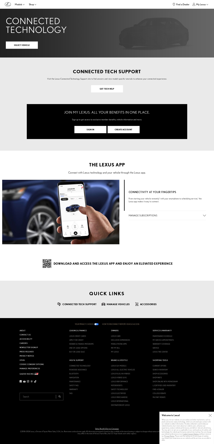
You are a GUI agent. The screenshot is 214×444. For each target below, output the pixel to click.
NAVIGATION (74, 377)
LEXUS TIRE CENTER (160, 352)
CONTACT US (25, 335)
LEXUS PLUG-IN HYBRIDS (120, 374)
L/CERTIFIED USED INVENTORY (164, 385)
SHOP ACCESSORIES (160, 374)
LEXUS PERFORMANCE (119, 381)
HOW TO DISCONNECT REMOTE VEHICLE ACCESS (120, 324)
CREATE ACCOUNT (123, 129)
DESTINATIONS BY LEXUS (120, 405)
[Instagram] (28, 381)
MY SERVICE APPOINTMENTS (163, 340)
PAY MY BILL (115, 348)
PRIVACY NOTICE (27, 356)
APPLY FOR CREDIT (76, 340)
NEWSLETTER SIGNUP (29, 347)
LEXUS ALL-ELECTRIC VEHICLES (123, 370)
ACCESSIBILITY (26, 339)
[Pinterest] (31, 381)
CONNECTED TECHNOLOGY (80, 366)
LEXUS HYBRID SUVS (119, 377)
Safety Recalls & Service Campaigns (107, 429)
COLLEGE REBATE (159, 393)
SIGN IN (90, 129)
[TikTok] (35, 381)
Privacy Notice (169, 436)
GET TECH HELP (107, 88)
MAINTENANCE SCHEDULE (162, 336)
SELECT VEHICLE (22, 45)
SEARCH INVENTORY (160, 370)
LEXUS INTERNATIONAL (120, 401)
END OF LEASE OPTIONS (78, 348)
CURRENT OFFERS (159, 366)
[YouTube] (24, 381)
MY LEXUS (115, 352)
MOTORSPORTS (116, 385)
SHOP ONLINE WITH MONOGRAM (165, 381)
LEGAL (22, 360)
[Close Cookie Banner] (210, 415)
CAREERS (24, 343)
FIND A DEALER (158, 389)
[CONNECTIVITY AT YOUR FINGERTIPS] (167, 183)
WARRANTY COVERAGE (161, 344)
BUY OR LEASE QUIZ (77, 352)
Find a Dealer (183, 4)
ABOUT (23, 331)
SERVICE (156, 348)
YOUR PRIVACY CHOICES (84, 324)
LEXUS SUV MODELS (118, 366)
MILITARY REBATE (159, 397)
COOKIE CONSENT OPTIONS (32, 364)
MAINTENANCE (75, 381)
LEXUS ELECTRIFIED (118, 393)
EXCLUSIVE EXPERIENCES (120, 340)
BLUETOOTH (74, 374)
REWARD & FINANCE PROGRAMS (81, 344)
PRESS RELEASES (27, 352)
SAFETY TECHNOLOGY (119, 389)
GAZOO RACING (27, 374)
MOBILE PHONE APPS (119, 344)
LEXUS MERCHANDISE (119, 397)
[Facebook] (21, 381)
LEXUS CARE (116, 336)
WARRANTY (73, 389)
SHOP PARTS (157, 377)
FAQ (70, 393)
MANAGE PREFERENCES (30, 369)
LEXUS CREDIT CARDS (77, 336)
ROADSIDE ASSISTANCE (78, 370)
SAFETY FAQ (73, 385)
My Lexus (201, 4)
